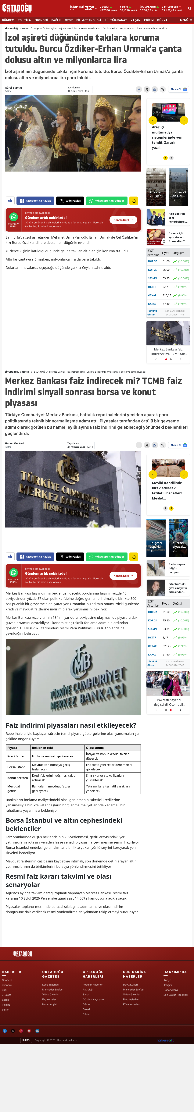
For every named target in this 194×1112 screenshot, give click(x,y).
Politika (6, 1004)
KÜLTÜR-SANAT (116, 20)
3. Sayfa (6, 994)
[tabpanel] (168, 127)
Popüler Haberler (93, 984)
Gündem (7, 980)
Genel (86, 1009)
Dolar (105, 7)
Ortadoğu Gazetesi (19, 28)
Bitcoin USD (171, 7)
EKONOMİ (41, 20)
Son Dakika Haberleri (175, 994)
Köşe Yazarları (50, 984)
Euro (125, 7)
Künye (167, 980)
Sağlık (5, 999)
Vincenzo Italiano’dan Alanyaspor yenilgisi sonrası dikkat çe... (165, 137)
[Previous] (153, 120)
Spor (4, 990)
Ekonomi (7, 985)
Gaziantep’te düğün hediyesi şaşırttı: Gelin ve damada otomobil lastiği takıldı (177, 568)
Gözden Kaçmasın (93, 999)
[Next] (184, 120)
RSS (27, 1040)
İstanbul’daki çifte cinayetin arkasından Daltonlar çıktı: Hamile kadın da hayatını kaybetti (178, 588)
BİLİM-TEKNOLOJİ (88, 20)
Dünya (86, 1004)
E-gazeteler (49, 999)
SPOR (69, 20)
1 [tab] (165, 157)
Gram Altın (149, 7)
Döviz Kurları (130, 984)
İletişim (167, 985)
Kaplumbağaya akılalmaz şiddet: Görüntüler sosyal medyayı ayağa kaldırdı (168, 351)
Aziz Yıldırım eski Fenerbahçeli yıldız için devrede (177, 218)
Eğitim (5, 1009)
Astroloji (87, 989)
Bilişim (86, 1014)
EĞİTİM (149, 20)
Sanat (86, 994)
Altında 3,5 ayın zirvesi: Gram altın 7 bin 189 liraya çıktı (177, 237)
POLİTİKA (24, 20)
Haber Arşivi (49, 1004)
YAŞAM (136, 20)
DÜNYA (162, 20)
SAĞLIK (56, 20)
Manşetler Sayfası (52, 989)
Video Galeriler (50, 994)
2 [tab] (171, 157)
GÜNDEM (8, 20)
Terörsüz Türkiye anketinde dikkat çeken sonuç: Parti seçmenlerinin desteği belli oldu (168, 702)
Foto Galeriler (131, 999)
